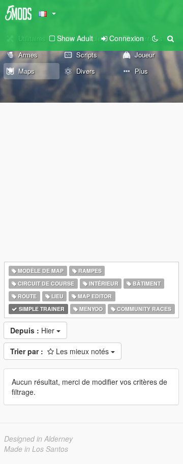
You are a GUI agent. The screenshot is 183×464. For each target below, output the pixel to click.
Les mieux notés (60, 351)
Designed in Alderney (38, 439)
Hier (33, 330)
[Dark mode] (155, 38)
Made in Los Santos (36, 449)
